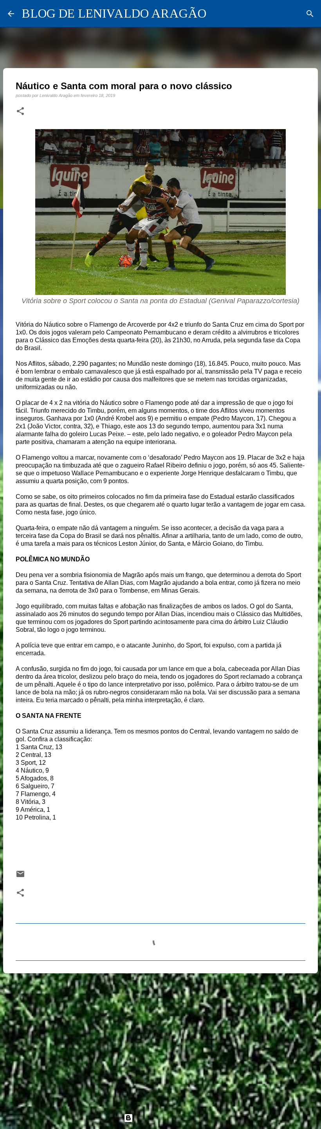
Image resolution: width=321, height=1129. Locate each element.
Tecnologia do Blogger (165, 1118)
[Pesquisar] (310, 13)
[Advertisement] (160, 1040)
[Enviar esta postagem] (20, 876)
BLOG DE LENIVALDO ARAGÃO (114, 13)
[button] (20, 111)
